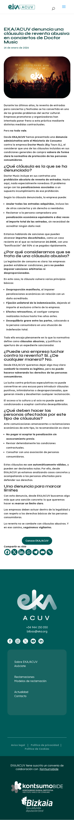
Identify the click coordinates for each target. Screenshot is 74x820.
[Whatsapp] (28, 552)
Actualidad (21, 692)
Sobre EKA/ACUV (26, 662)
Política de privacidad (45, 745)
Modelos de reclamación (30, 681)
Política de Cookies (37, 748)
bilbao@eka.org (37, 631)
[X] (14, 552)
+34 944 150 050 (37, 627)
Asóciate (20, 666)
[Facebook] (7, 552)
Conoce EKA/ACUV (37, 540)
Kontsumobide (49, 769)
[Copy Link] (49, 552)
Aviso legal (18, 745)
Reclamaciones (24, 677)
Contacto (20, 696)
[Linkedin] (21, 552)
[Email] (42, 552)
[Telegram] (35, 552)
